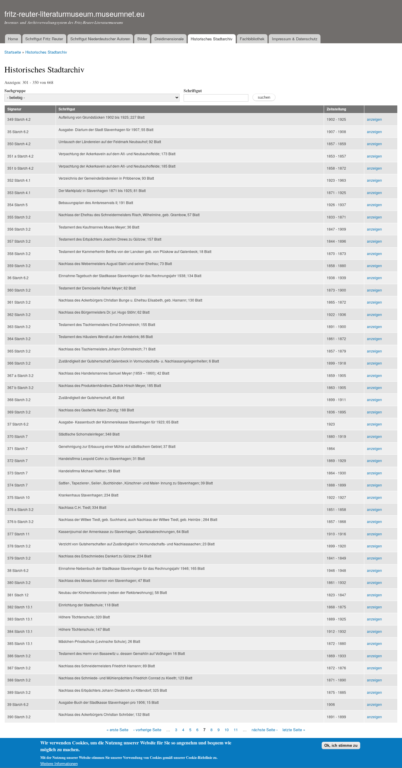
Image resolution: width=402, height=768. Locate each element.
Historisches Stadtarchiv (211, 39)
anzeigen (374, 119)
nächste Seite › (265, 729)
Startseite (12, 52)
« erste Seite (117, 729)
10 (227, 729)
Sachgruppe (15, 90)
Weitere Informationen (59, 764)
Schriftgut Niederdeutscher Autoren (100, 39)
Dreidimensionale (169, 39)
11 (236, 729)
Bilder (142, 39)
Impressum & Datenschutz (295, 39)
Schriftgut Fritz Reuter (44, 39)
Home (13, 39)
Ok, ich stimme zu (341, 746)
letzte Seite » (294, 729)
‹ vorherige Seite (147, 729)
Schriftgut (193, 90)
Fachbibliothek (252, 39)
